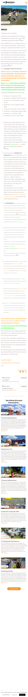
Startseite (3, 25)
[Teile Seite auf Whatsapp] (20, 371)
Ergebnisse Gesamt (6, 360)
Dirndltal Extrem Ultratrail (7, 388)
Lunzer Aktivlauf (5, 379)
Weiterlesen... (13, 390)
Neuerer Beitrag (6, 377)
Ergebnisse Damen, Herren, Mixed (10, 362)
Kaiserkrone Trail (6, 449)
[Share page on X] (26, 371)
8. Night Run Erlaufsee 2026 (10, 511)
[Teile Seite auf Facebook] (23, 371)
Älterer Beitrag (6, 386)
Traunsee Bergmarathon (9, 418)
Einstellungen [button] (14, 694)
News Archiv (14, 589)
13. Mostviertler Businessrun (10, 541)
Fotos (2, 365)
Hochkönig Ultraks (7, 571)
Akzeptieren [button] (22, 694)
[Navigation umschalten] (26, 2)
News (8, 25)
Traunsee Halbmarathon (9, 480)
